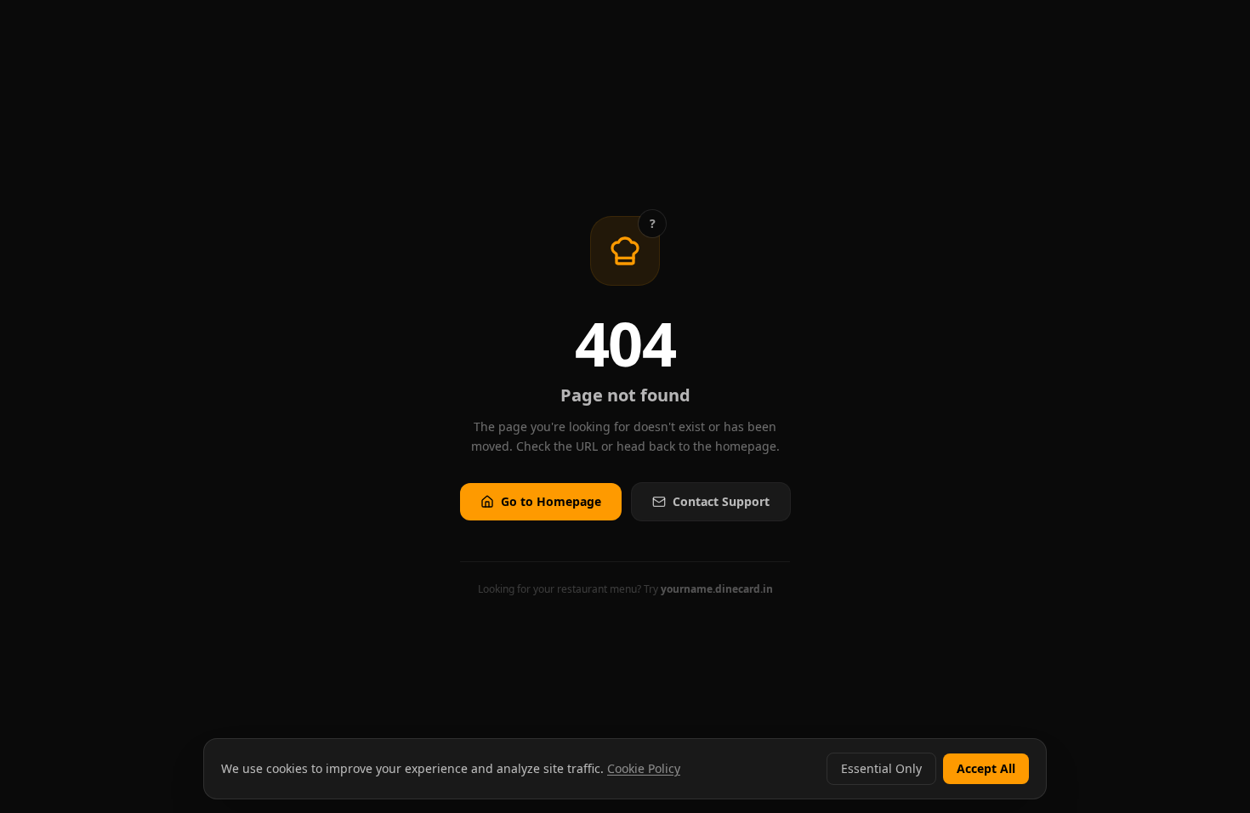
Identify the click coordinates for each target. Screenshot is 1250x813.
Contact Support (721, 501)
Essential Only (881, 768)
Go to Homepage (551, 501)
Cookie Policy (643, 768)
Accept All (986, 768)
